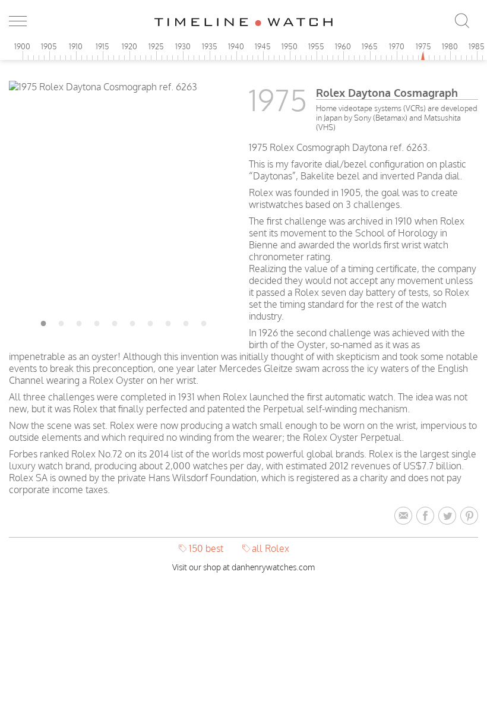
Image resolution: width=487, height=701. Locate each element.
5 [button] (115, 321)
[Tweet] (449, 516)
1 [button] (43, 321)
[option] (123, 87)
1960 (343, 46)
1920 (129, 46)
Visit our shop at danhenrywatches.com (243, 567)
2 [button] (61, 321)
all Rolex (270, 548)
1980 (450, 46)
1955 (316, 46)
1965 (370, 46)
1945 (263, 46)
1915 (102, 46)
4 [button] (97, 321)
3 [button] (79, 321)
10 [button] (204, 321)
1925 (156, 46)
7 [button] (150, 321)
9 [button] (186, 321)
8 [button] (168, 321)
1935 (209, 46)
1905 (49, 46)
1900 (22, 46)
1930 (183, 46)
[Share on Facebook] (427, 516)
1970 (396, 46)
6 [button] (132, 321)
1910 (76, 46)
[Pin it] (469, 516)
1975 (423, 46)
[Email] (405, 516)
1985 (477, 46)
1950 (290, 46)
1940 (236, 46)
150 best (206, 548)
